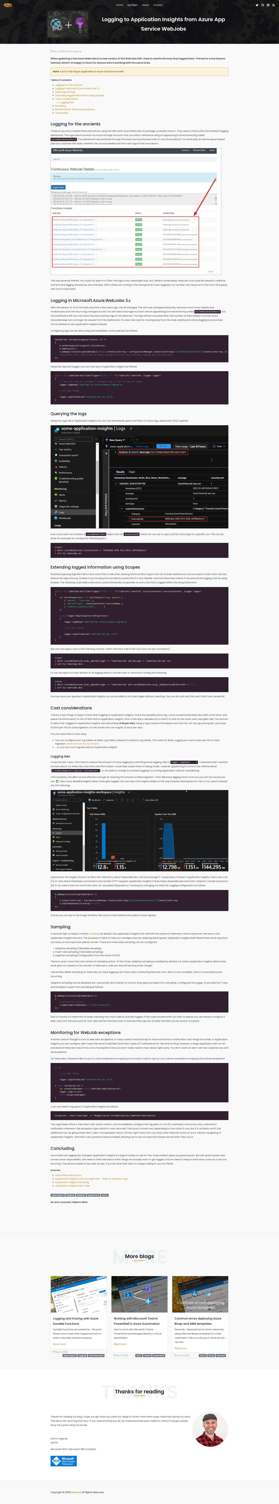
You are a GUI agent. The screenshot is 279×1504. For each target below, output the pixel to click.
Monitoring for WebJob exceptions (75, 109)
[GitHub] (262, 5)
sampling (94, 933)
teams (147, 1355)
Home (119, 5)
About (145, 5)
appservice (93, 1195)
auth (138, 1355)
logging (70, 1195)
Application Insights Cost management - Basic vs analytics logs (91, 1178)
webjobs (81, 1195)
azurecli (221, 1355)
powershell (158, 1355)
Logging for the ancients (69, 85)
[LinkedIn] (268, 5)
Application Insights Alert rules (72, 1185)
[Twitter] (257, 5)
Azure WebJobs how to (68, 1175)
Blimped (76, 1492)
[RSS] (274, 5)
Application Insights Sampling (72, 1182)
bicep (211, 1355)
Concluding (61, 113)
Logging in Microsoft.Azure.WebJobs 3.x (77, 88)
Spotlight (132, 5)
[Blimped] (26, 5)
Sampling (60, 106)
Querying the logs (65, 92)
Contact (158, 5)
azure (105, 1195)
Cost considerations (66, 99)
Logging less (67, 102)
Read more (59, 1344)
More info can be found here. (83, 743)
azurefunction (96, 1355)
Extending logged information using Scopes (79, 95)
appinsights (58, 1195)
